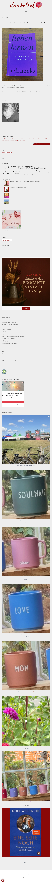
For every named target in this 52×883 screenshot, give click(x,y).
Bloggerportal (42, 168)
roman (16, 174)
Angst (16, 168)
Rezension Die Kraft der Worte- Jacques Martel (19, 193)
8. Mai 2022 (3, 25)
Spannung (26, 174)
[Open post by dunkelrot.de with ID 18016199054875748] (26, 776)
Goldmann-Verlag (32, 170)
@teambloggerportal (38, 167)
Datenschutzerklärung (6, 354)
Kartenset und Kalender (6, 329)
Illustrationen (11, 172)
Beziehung (25, 91)
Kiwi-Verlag (34, 172)
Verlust (48, 174)
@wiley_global (44, 167)
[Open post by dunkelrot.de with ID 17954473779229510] (26, 551)
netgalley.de (48, 172)
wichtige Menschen (5, 341)
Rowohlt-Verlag (21, 174)
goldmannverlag (39, 170)
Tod (42, 174)
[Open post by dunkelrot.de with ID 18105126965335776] (26, 494)
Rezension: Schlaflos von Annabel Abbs (9, 249)
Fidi (7, 25)
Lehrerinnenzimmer (5, 333)
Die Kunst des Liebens (31, 91)
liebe (40, 172)
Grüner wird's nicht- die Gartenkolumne (9, 322)
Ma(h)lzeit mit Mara (5, 334)
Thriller (39, 174)
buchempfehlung (4, 170)
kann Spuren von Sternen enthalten (8, 327)
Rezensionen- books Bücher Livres (10, 91)
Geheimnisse (24, 170)
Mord (43, 172)
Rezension (12, 174)
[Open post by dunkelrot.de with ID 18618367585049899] (26, 608)
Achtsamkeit (3, 168)
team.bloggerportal (32, 174)
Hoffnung (5, 172)
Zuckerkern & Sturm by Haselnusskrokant (9, 343)
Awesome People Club (6, 317)
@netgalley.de (5, 167)
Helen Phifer (45, 170)
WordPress (31, 877)
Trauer (45, 174)
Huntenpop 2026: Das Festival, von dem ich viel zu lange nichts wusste (23, 200)
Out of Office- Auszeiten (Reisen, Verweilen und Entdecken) (13, 336)
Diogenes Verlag (9, 170)
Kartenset (22, 172)
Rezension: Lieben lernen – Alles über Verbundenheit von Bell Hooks (25, 23)
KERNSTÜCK (4, 331)
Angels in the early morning (10, 168)
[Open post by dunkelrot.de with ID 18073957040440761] (26, 439)
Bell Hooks (22, 91)
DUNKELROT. (13, 877)
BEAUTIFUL (30, 168)
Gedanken (19, 170)
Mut (44, 172)
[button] (3, 880)
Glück (39, 91)
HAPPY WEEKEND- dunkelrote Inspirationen (10, 324)
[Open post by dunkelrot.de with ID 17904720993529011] (26, 832)
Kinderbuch (30, 172)
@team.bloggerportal (25, 166)
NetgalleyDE (5, 174)
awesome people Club (22, 168)
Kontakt (3, 351)
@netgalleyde (12, 167)
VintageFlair (4, 340)
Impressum (4, 353)
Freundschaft (36, 91)
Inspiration (16, 172)
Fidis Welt (3, 320)
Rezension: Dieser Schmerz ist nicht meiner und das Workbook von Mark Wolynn (25, 181)
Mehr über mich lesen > (6, 126)
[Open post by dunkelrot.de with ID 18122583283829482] (26, 665)
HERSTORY (4, 326)
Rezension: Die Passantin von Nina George (18, 187)
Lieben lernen (43, 91)
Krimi (37, 172)
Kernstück (26, 172)
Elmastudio (42, 877)
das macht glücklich (5, 319)
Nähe (10, 174)
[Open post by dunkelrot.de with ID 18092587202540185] (26, 721)
